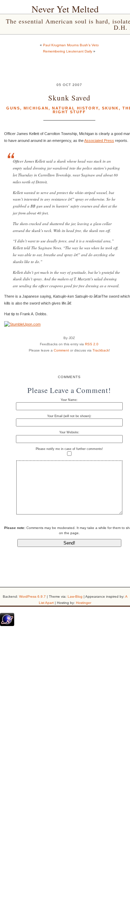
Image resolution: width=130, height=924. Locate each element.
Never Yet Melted (65, 9)
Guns (13, 108)
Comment (61, 350)
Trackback (101, 350)
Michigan (36, 108)
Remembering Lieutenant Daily (67, 51)
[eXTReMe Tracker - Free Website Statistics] (7, 625)
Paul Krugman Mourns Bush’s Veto (71, 45)
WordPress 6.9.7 (32, 596)
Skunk (110, 108)
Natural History (75, 108)
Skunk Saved (69, 98)
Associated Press (99, 140)
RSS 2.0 (91, 344)
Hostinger (83, 603)
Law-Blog (75, 596)
